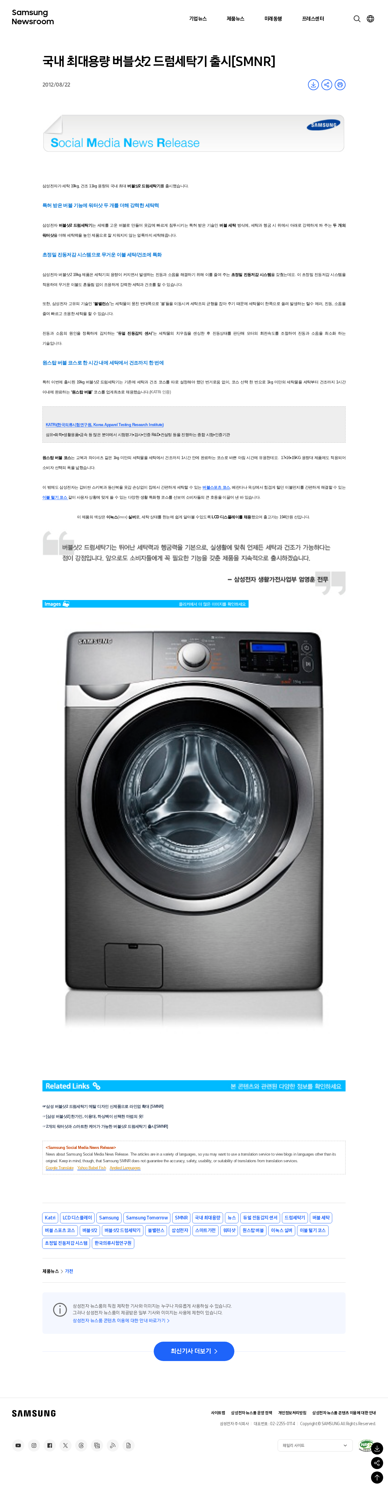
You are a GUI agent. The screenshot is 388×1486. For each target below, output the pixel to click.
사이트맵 (218, 1412)
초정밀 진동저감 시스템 (66, 1243)
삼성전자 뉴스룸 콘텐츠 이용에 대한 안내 (344, 1412)
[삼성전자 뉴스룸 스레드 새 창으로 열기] (81, 1445)
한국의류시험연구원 (113, 1243)
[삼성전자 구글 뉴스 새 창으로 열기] (128, 1445)
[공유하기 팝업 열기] (377, 1463)
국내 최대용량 (207, 1218)
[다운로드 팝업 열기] (377, 1448)
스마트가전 (205, 1230)
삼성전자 (180, 1230)
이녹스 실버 (281, 1230)
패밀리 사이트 (294, 1445)
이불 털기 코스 (313, 1230)
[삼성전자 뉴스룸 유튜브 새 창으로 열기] (18, 1445)
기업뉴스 (198, 18)
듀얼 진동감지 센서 (260, 1218)
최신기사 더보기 (191, 1351)
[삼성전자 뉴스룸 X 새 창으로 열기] (65, 1445)
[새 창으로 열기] (367, 1445)
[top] (377, 1477)
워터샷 (229, 1230)
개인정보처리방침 (292, 1412)
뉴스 (232, 1218)
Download (313, 84)
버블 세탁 (321, 1218)
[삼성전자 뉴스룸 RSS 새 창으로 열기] (113, 1445)
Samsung (109, 1218)
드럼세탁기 (295, 1218)
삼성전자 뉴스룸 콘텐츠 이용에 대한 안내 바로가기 (119, 1321)
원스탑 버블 (253, 1230)
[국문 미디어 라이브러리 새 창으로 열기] (97, 1445)
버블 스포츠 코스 (60, 1230)
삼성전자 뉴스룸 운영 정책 (251, 1412)
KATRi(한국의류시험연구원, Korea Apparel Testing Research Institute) (104, 424)
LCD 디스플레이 (77, 1218)
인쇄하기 (340, 84)
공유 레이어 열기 (326, 84)
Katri (50, 1218)
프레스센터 (313, 18)
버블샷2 (89, 1230)
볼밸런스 (156, 1230)
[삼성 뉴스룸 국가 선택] (370, 18)
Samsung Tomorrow (147, 1218)
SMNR (181, 1218)
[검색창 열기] (357, 18)
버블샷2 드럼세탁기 (123, 1230)
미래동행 (273, 18)
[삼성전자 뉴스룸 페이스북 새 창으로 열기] (50, 1445)
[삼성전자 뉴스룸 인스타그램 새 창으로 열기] (34, 1445)
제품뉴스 (235, 18)
